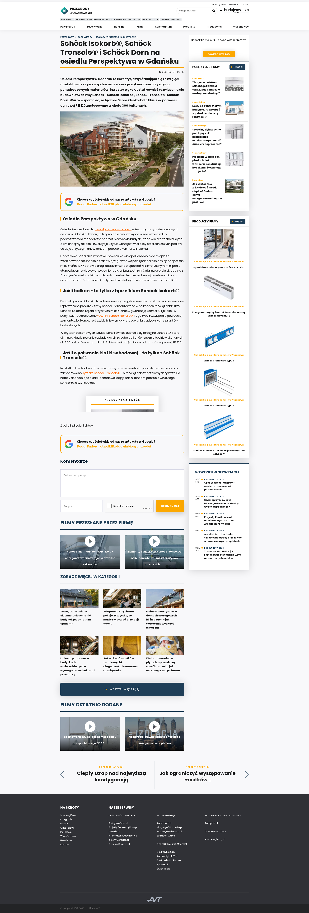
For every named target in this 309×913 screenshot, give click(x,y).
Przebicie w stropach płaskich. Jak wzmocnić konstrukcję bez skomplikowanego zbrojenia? (206, 164)
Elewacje (99, 19)
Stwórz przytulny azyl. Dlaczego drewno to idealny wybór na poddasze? (221, 503)
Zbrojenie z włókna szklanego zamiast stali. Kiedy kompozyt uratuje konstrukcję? (206, 88)
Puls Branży (67, 26)
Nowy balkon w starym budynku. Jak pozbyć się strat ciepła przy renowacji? (206, 111)
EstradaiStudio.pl (166, 835)
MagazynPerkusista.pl (169, 831)
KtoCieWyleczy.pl (215, 839)
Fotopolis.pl (211, 823)
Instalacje (66, 832)
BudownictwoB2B (214, 479)
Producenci (214, 26)
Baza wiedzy (94, 26)
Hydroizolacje (150, 19)
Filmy (140, 26)
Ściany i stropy (84, 19)
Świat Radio (163, 868)
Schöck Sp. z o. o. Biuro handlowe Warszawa (218, 40)
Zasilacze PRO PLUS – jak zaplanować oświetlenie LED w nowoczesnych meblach (222, 555)
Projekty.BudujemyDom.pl (123, 827)
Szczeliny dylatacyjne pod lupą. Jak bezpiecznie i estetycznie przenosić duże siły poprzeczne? (207, 137)
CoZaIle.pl (114, 831)
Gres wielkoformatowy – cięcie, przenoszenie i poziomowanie (219, 486)
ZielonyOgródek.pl (119, 839)
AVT (76, 908)
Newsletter (233, 4)
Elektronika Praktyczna (169, 860)
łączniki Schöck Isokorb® (115, 316)
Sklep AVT (94, 908)
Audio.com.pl (164, 823)
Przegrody (66, 819)
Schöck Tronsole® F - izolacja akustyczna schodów (219, 452)
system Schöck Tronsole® (101, 373)
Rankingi (119, 26)
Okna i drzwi (67, 827)
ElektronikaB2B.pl (166, 852)
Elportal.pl (162, 864)
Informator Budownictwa (123, 835)
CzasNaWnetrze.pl (119, 844)
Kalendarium (163, 26)
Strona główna (219, 4)
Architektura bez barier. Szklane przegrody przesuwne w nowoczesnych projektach (223, 538)
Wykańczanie (68, 836)
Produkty (189, 26)
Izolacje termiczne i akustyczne (123, 19)
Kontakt (245, 4)
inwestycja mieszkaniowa (113, 229)
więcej (238, 67)
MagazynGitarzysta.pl (169, 827)
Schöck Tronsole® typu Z (218, 405)
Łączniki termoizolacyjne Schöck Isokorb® (219, 267)
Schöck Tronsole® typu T (218, 360)
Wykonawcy (241, 26)
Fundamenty (67, 19)
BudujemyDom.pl (118, 823)
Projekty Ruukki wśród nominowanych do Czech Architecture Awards (219, 520)
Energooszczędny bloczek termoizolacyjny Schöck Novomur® (218, 314)
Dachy (64, 823)
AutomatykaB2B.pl (167, 856)
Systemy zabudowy (171, 19)
